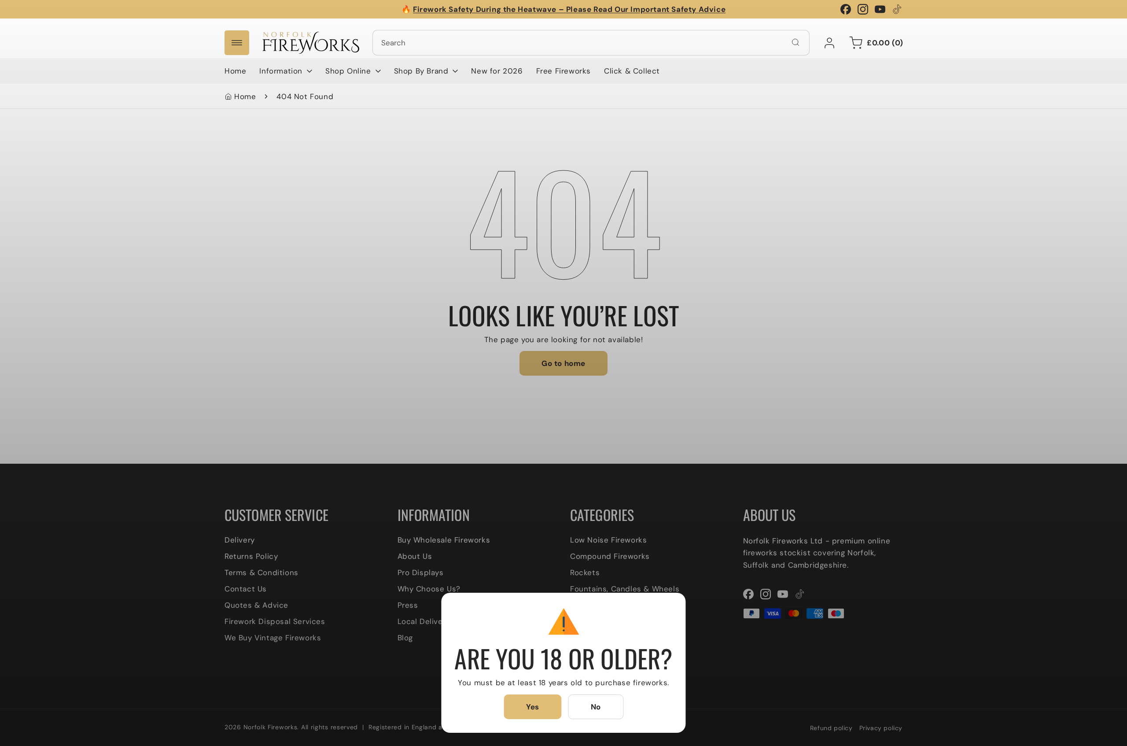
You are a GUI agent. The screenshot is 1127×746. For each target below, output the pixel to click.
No (596, 707)
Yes (532, 707)
